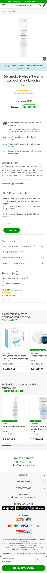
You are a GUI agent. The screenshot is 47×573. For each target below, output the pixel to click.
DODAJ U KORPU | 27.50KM (23, 568)
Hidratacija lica (12, 391)
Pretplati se (11, 230)
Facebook (17, 497)
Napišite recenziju (12, 284)
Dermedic (8, 320)
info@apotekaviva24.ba (23, 465)
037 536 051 (23, 462)
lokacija (38, 151)
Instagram (31, 497)
